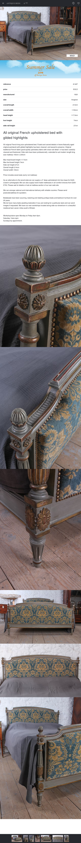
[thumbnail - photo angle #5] (47, 838)
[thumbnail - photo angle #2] (21, 838)
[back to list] (3, 3)
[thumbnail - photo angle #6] (56, 838)
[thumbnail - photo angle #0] (6, 838)
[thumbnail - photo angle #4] (35, 838)
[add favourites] (78, 3)
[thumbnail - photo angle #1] (15, 838)
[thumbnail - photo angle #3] (26, 838)
